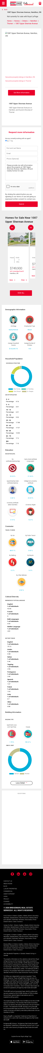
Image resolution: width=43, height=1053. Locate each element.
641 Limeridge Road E (17, 271)
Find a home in (8, 916)
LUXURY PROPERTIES (10, 888)
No (8, 141)
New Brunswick (23, 917)
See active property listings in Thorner (18, 81)
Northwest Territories (18, 919)
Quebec (20, 916)
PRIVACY (6, 899)
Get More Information (21, 93)
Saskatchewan (14, 917)
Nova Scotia (28, 919)
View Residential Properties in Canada (14, 953)
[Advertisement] (21, 829)
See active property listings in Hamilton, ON (20, 77)
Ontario (14, 916)
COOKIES (6, 901)
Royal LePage (22, 3)
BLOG (5, 886)
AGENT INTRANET (9, 894)
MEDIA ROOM (8, 883)
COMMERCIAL (8, 891)
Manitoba (6, 917)
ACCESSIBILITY (8, 904)
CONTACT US (8, 881)
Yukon (14, 921)
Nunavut (19, 921)
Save (11, 280)
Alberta (25, 916)
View (23, 280)
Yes (11, 141)
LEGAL (6, 896)
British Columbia (33, 916)
